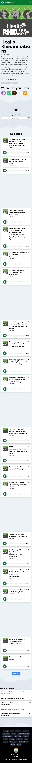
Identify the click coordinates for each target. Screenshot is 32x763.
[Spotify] (9, 93)
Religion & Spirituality (23, 733)
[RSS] (25, 93)
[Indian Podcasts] (16, 750)
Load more (16, 673)
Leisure (5, 741)
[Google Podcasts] (19, 93)
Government (13, 741)
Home (6, 759)
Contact (25, 759)
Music (13, 733)
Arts (12, 731)
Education (18, 731)
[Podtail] (14, 93)
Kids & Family (5, 733)
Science (13, 744)
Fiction (5, 739)
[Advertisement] (16, 191)
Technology (18, 736)
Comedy (6, 731)
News (26, 739)
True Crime (19, 739)
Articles (20, 759)
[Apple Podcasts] (3, 93)
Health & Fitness (6, 83)
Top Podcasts (13, 759)
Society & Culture (7, 736)
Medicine (15, 83)
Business (25, 731)
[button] (30, 2)
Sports (19, 744)
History (12, 739)
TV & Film (25, 736)
